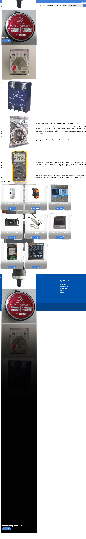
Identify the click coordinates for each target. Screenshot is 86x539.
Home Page (42, 5)
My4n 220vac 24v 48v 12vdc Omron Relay (13, 72)
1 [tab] (84, 172)
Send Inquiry (7, 75)
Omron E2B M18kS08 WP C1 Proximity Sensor (36, 233)
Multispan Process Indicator (9, 526)
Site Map (62, 292)
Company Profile (49, 5)
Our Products (58, 5)
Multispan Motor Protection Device (59, 203)
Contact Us (65, 5)
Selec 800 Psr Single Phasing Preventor (36, 203)
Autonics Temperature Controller (36, 261)
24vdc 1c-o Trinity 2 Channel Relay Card (12, 232)
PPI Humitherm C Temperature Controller (12, 261)
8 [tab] (84, 182)
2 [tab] (84, 174)
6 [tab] (84, 179)
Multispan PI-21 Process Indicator (60, 232)
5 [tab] (84, 178)
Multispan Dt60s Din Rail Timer (12, 203)
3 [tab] (84, 175)
